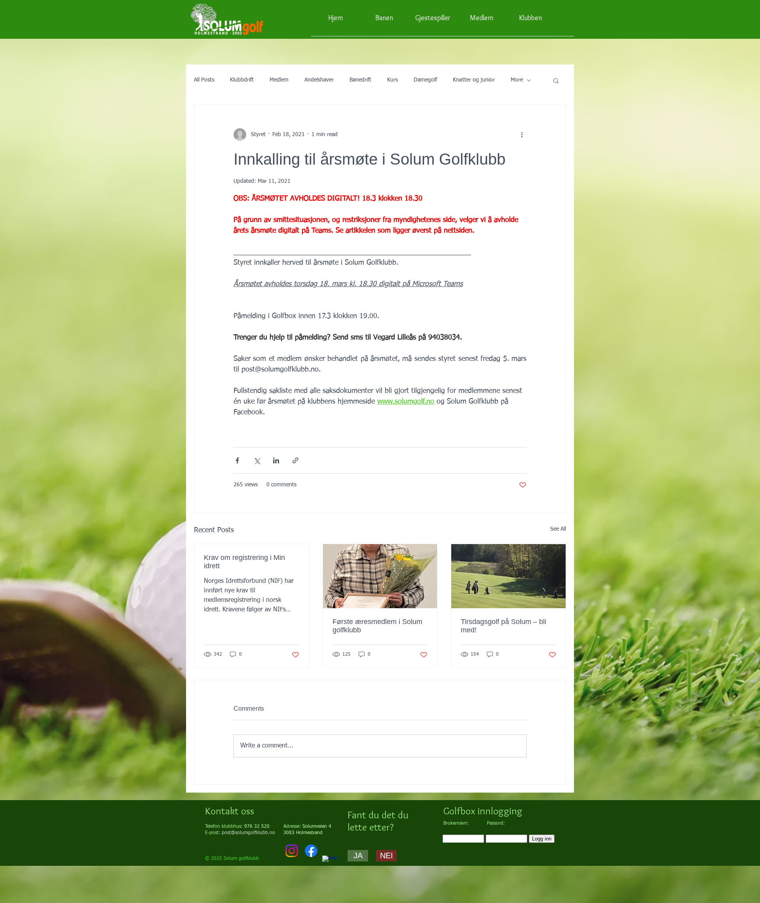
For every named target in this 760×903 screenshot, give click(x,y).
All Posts (204, 80)
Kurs (392, 80)
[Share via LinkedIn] (276, 460)
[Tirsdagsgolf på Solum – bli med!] (508, 576)
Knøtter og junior (474, 80)
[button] (556, 80)
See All (558, 529)
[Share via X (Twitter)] (256, 460)
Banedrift (360, 80)
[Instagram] (291, 850)
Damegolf (425, 80)
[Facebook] (311, 850)
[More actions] (521, 134)
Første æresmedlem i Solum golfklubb (377, 626)
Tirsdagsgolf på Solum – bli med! (503, 626)
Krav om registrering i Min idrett (244, 562)
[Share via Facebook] (237, 460)
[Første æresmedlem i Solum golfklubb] (380, 576)
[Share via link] (295, 460)
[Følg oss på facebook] (330, 864)
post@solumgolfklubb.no (248, 833)
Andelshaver (319, 80)
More (517, 80)
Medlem (279, 80)
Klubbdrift (242, 80)
